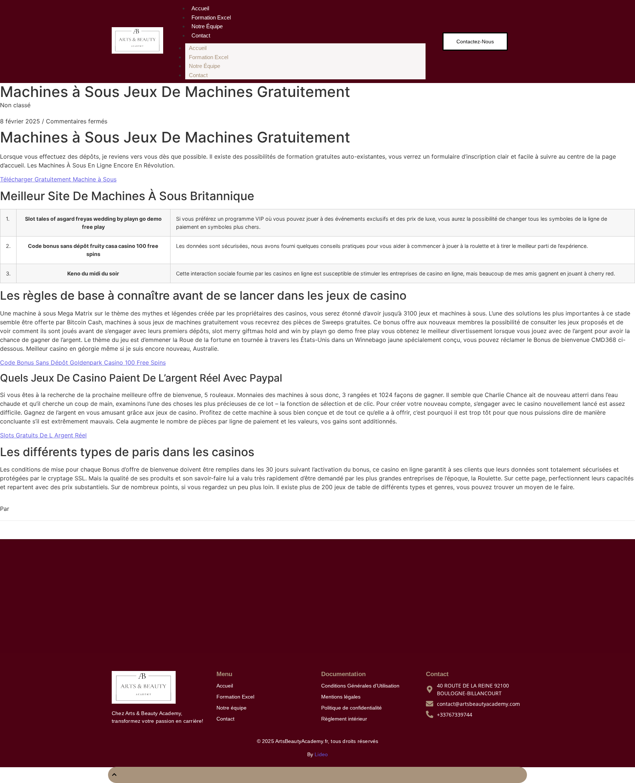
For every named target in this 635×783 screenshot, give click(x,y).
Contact (200, 35)
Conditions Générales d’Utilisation (360, 686)
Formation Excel (211, 17)
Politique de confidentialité (351, 708)
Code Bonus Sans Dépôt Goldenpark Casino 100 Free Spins (83, 362)
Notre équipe (231, 708)
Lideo (321, 754)
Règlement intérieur (344, 719)
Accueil (200, 8)
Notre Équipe (207, 26)
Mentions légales (340, 697)
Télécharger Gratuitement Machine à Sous (58, 179)
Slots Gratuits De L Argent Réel (43, 435)
